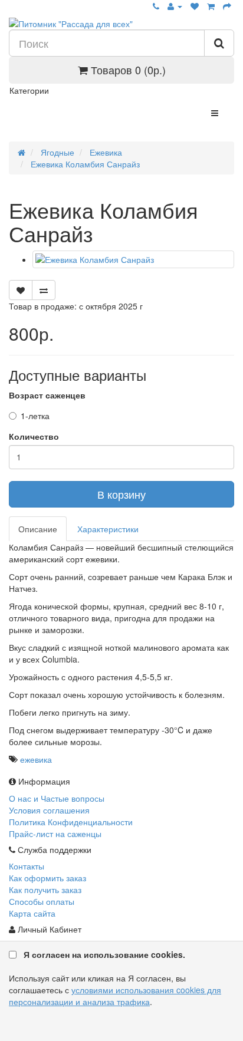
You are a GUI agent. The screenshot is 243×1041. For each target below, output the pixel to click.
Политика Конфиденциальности (71, 822)
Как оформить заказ (47, 878)
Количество (34, 436)
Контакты (26, 866)
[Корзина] (211, 6)
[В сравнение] (43, 290)
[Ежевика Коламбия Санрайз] (133, 259)
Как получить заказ (45, 889)
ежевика (36, 759)
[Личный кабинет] (175, 6)
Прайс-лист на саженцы (55, 833)
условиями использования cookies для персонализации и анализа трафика (115, 995)
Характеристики (108, 529)
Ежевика (104, 152)
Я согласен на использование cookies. (104, 954)
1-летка (35, 415)
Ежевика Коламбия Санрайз (84, 164)
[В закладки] (20, 290)
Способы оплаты (41, 901)
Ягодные (56, 152)
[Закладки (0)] (195, 6)
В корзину (121, 494)
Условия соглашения (49, 810)
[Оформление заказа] (227, 6)
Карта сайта (32, 913)
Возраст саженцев (47, 395)
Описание (37, 529)
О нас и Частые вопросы (56, 798)
